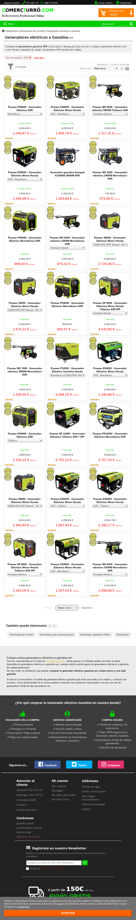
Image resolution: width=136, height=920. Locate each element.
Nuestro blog (23, 832)
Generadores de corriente (32, 31)
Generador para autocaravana (57, 634)
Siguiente (86, 608)
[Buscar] (131, 24)
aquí (59, 904)
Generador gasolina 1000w (95, 634)
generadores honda (55, 661)
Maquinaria (12, 31)
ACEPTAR (68, 913)
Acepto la (46, 868)
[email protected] (25, 800)
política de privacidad (52, 868)
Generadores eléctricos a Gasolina (63, 31)
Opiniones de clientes (28, 836)
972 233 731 (32, 3)
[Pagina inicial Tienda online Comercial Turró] (3, 31)
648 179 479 (51, 3)
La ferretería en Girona (28, 827)
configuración (24, 907)
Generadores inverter (22, 634)
